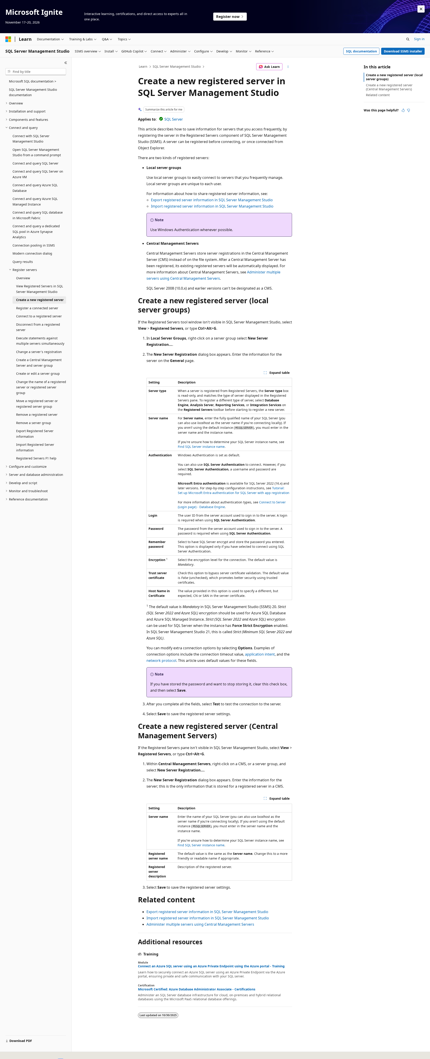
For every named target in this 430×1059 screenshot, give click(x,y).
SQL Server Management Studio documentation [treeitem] (33, 92)
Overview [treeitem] (23, 278)
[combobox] (35, 71)
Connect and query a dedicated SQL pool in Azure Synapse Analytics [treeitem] (36, 231)
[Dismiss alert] (421, 9)
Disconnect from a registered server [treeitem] (38, 327)
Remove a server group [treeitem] (33, 423)
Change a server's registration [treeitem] (39, 352)
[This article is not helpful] (408, 110)
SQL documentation (361, 51)
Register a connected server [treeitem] (37, 308)
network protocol (161, 660)
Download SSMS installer (403, 51)
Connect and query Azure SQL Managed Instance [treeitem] (35, 201)
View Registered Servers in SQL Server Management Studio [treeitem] (39, 289)
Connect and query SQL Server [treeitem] (35, 163)
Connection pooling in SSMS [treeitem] (34, 245)
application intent (260, 654)
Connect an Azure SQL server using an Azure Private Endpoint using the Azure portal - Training (211, 966)
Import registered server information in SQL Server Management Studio (212, 206)
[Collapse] (66, 62)
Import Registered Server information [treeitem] (35, 447)
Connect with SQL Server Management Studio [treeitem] (31, 139)
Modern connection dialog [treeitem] (32, 253)
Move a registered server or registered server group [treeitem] (37, 404)
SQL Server (173, 119)
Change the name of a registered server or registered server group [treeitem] (41, 387)
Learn (143, 66)
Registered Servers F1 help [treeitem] (36, 458)
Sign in (419, 39)
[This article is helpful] (403, 110)
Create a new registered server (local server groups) (394, 77)
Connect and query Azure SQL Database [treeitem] (35, 188)
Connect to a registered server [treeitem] (39, 316)
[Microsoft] (8, 39)
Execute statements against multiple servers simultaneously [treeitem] (40, 341)
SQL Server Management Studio (177, 66)
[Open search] (407, 39)
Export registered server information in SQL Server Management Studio (212, 199)
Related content (378, 95)
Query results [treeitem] (23, 262)
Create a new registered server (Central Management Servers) (389, 87)
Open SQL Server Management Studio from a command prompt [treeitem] (37, 152)
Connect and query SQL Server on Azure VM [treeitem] (38, 174)
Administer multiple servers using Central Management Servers (200, 924)
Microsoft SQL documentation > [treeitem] (32, 81)
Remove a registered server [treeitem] (37, 414)
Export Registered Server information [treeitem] (35, 434)
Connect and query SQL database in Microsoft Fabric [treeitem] (38, 215)
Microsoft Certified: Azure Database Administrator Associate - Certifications (196, 989)
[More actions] (288, 66)
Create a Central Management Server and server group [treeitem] (39, 363)
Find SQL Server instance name (201, 446)
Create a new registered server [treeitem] (40, 300)
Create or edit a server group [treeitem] (38, 373)
